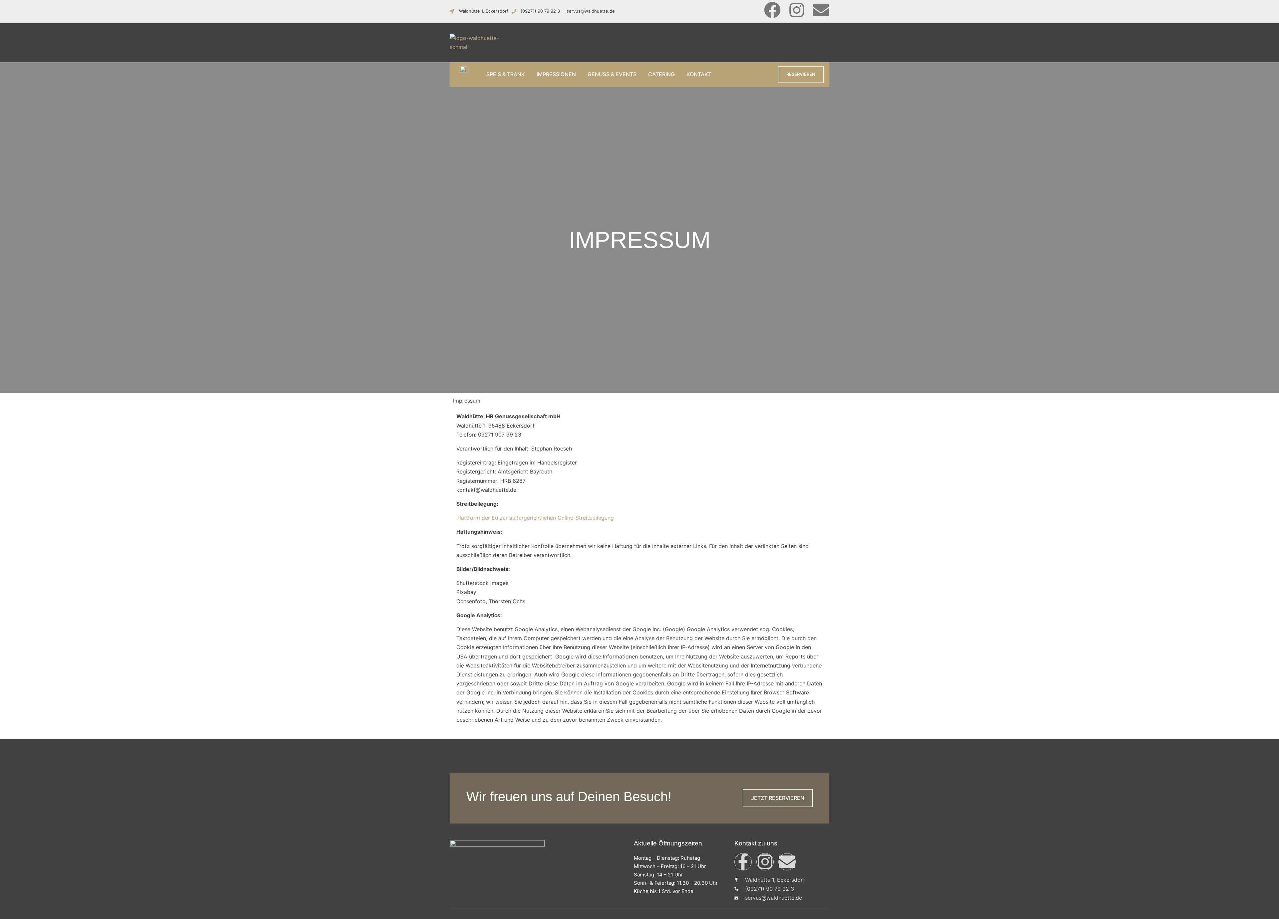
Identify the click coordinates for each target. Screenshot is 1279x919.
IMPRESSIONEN (556, 74)
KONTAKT (698, 74)
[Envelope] (821, 10)
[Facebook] (772, 10)
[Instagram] (796, 10)
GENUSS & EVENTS (612, 74)
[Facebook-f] (743, 861)
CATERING (661, 74)
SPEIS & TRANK (505, 74)
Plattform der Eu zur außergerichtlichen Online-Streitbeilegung (535, 517)
